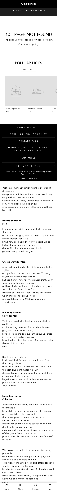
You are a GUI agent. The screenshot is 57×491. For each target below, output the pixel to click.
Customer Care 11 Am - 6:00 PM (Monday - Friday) (28, 149)
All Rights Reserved (28, 178)
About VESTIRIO (28, 127)
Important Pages (28, 141)
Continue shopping (28, 44)
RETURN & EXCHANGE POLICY (27, 134)
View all (28, 69)
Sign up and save (27, 166)
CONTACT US (28, 158)
